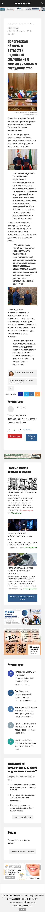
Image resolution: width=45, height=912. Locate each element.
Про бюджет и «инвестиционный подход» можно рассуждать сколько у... (26, 696)
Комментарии (15, 436)
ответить (27, 429)
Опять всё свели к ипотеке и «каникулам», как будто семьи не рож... (26, 744)
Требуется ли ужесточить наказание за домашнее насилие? (22, 767)
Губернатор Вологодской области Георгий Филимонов (21, 382)
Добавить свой (31, 437)
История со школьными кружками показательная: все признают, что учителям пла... (26, 678)
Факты (12, 832)
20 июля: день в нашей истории (19, 841)
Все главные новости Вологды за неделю (22, 598)
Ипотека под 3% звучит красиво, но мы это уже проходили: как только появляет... (26, 712)
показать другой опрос (22, 817)
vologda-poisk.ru (22, 3)
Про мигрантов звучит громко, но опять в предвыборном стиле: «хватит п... (25, 728)
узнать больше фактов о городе (22, 851)
